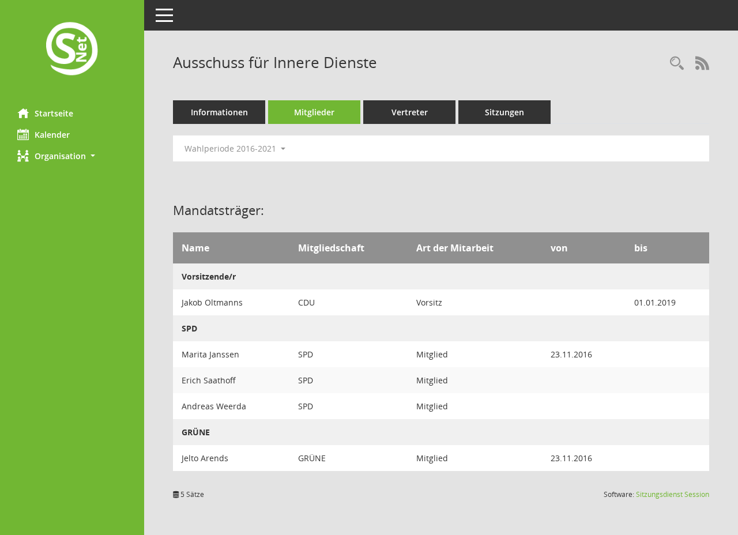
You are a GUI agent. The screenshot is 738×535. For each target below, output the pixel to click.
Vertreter (409, 112)
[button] (72, 156)
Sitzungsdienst (672, 494)
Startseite (54, 113)
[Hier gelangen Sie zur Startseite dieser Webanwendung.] (72, 50)
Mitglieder (314, 112)
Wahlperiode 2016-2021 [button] (231, 148)
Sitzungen (504, 112)
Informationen (219, 112)
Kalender (52, 134)
